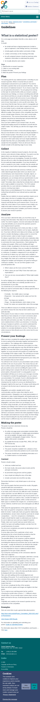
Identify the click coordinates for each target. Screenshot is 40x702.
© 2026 (3, 662)
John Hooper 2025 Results (9, 619)
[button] (9, 694)
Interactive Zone (17, 21)
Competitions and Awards (30, 21)
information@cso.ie (11, 654)
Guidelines (12, 23)
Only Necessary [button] (26, 686)
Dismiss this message (10, 699)
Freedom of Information (7, 667)
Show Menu (5, 17)
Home (10, 21)
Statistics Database (33, 6)
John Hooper (4, 23)
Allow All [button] (34, 686)
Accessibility (4, 669)
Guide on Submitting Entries (14, 624)
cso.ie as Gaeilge (33, 2)
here (6, 630)
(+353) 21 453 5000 (11, 651)
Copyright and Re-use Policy (9, 664)
